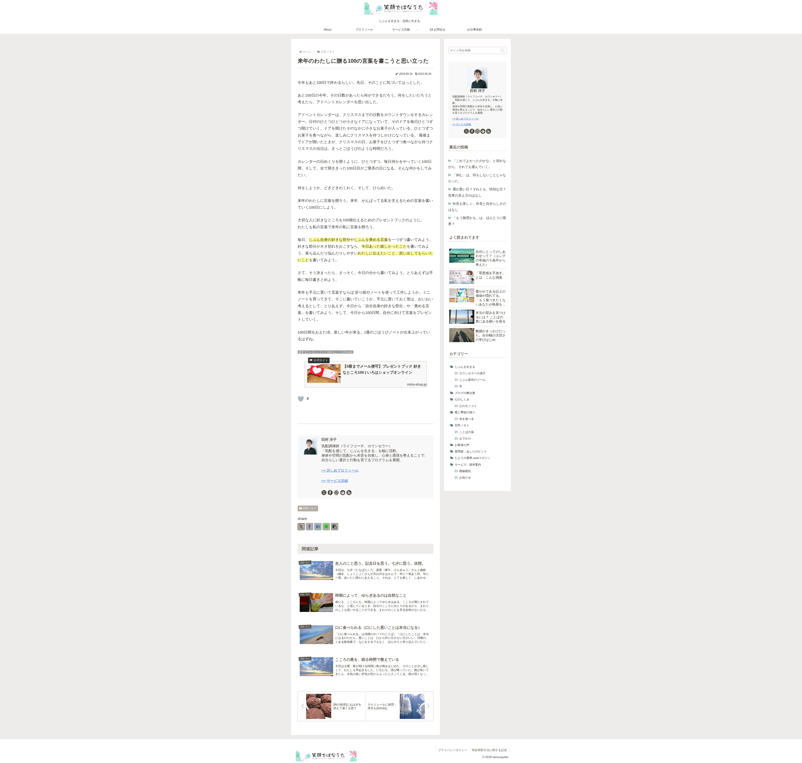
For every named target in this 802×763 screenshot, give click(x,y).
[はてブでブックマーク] (317, 526)
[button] (334, 526)
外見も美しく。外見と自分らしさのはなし (477, 206)
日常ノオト (309, 508)
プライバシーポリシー (452, 750)
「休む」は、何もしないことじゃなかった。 (477, 178)
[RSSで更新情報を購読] (349, 492)
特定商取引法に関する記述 (489, 750)
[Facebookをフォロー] (330, 492)
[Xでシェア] (301, 526)
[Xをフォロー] (323, 492)
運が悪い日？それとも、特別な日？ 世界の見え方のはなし (477, 192)
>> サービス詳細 (334, 481)
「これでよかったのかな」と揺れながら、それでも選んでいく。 (477, 164)
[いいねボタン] (301, 399)
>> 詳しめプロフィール (340, 471)
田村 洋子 (329, 440)
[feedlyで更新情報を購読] (342, 492)
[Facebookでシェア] (309, 526)
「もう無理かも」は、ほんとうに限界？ (477, 221)
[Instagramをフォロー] (336, 492)
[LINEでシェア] (326, 526)
